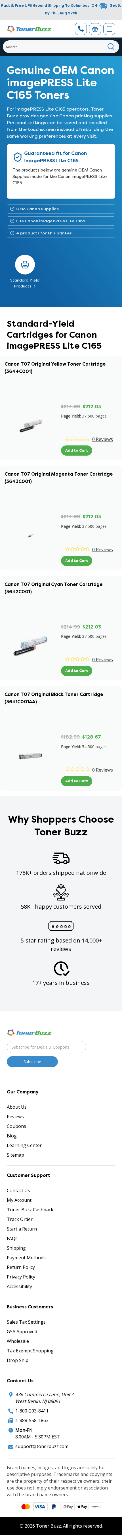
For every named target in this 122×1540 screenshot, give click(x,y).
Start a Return (22, 1229)
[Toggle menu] (109, 29)
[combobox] (61, 46)
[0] (95, 29)
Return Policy (21, 1267)
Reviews (15, 1116)
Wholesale (18, 1341)
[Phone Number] (81, 29)
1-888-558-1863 (32, 1420)
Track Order (20, 1219)
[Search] (111, 46)
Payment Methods (26, 1258)
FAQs (12, 1238)
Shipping (16, 1248)
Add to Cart (76, 450)
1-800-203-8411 (32, 1411)
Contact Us (18, 1190)
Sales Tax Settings (26, 1322)
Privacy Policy (21, 1277)
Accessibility (19, 1286)
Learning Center (24, 1145)
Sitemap (15, 1155)
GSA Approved (22, 1331)
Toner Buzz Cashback (30, 1210)
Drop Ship (17, 1360)
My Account (19, 1200)
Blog (12, 1136)
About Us (17, 1107)
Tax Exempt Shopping (30, 1351)
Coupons (16, 1126)
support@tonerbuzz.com (41, 1446)
